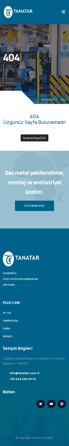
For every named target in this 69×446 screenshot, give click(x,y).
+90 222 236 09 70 (23, 379)
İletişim (7, 336)
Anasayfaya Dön (34, 138)
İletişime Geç (34, 205)
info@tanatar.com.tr (25, 373)
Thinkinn (48, 437)
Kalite (6, 328)
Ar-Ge (7, 313)
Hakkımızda (10, 320)
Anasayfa (48, 99)
